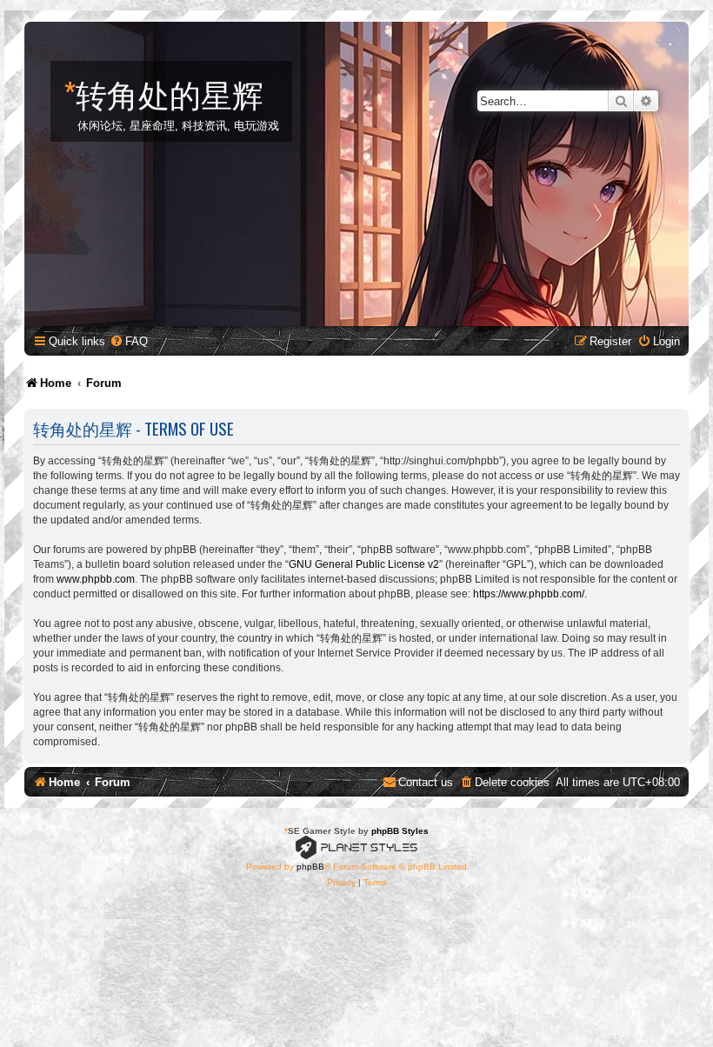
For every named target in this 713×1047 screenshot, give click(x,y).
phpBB (310, 866)
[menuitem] (129, 341)
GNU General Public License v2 (364, 564)
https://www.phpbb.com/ (528, 594)
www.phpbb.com (96, 579)
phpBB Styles (400, 831)
